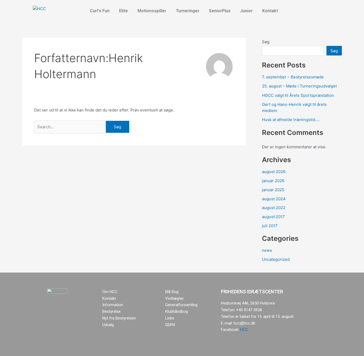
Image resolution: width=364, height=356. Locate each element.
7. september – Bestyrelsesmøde (293, 76)
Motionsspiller (151, 10)
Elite (123, 10)
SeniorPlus (219, 10)
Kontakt (270, 10)
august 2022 (273, 207)
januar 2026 (273, 180)
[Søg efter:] (70, 126)
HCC (244, 329)
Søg (265, 41)
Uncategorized (276, 259)
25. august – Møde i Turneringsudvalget (299, 86)
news (267, 250)
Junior (246, 10)
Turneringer (187, 10)
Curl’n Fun (100, 10)
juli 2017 (270, 225)
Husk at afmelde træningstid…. (290, 119)
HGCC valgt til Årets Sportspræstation (298, 95)
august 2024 (274, 198)
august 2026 (273, 171)
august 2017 (273, 216)
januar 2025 (273, 189)
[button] (101, 11)
